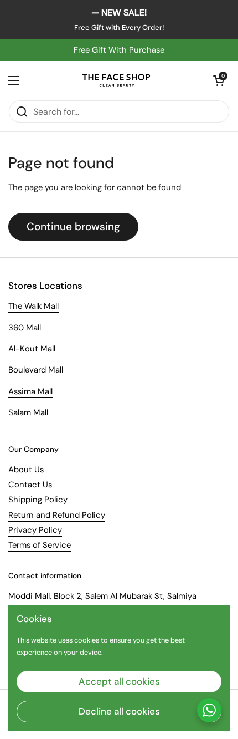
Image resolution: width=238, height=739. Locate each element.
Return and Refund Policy (56, 515)
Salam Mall (28, 412)
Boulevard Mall (35, 369)
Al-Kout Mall (31, 348)
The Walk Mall (33, 306)
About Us (26, 469)
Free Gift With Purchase (119, 49)
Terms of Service (39, 545)
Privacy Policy (35, 530)
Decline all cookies (119, 711)
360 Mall (24, 327)
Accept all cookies (119, 681)
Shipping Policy (38, 499)
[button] (219, 80)
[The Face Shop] (116, 80)
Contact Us (30, 484)
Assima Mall (30, 391)
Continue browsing (73, 226)
